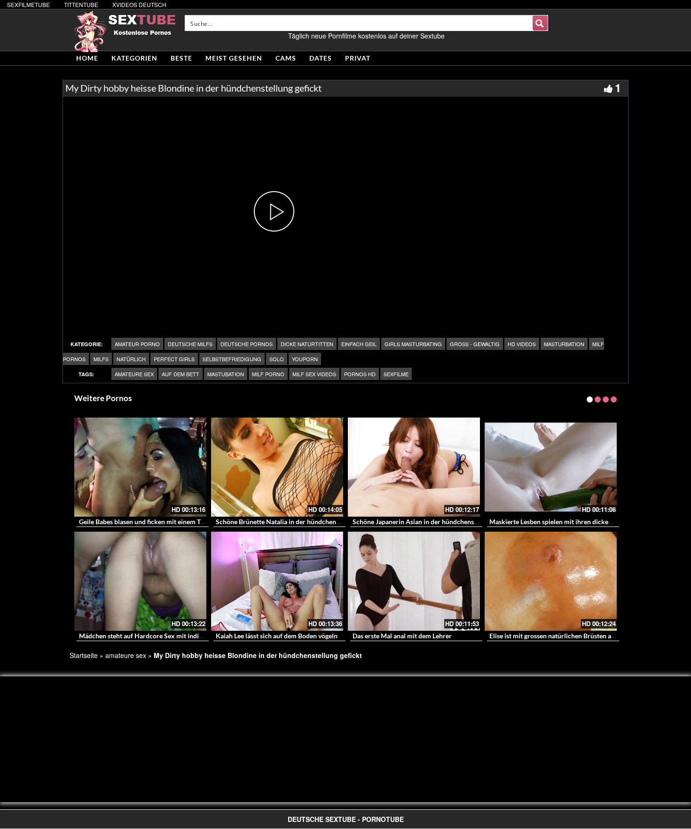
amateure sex (134, 374)
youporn (305, 359)
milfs (101, 359)
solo (276, 359)
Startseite (84, 655)
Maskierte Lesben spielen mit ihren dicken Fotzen (561, 522)
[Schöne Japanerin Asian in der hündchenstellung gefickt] (414, 467)
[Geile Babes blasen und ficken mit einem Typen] (140, 467)
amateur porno (137, 344)
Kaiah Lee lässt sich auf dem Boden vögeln (277, 636)
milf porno (268, 374)
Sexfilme (396, 374)
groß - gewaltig (475, 344)
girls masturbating (413, 344)
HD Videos (522, 344)
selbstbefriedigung (232, 359)
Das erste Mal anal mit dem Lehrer (402, 636)
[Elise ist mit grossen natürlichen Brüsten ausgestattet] (551, 581)
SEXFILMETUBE (28, 4)
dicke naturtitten (307, 344)
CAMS (285, 58)
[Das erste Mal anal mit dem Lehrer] (414, 581)
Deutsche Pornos (246, 344)
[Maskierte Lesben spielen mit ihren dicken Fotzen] (551, 467)
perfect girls (174, 359)
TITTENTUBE (81, 4)
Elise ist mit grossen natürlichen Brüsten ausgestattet (566, 636)
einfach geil (359, 344)
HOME (87, 58)
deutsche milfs (190, 344)
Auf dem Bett (180, 374)
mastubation (225, 374)
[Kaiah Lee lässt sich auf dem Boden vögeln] (277, 581)
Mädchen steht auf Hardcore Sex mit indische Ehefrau (157, 636)
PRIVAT (357, 58)
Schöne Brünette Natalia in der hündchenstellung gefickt (298, 522)
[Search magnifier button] (540, 23)
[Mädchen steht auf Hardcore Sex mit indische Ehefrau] (140, 581)
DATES (320, 58)
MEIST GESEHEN (233, 58)
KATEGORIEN (134, 58)
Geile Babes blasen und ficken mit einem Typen (146, 522)
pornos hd (360, 374)
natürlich (131, 359)
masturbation (564, 344)
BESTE (181, 58)
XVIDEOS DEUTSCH (139, 4)
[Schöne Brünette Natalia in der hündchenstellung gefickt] (277, 467)
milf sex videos (314, 374)
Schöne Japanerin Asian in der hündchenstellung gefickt (434, 522)
